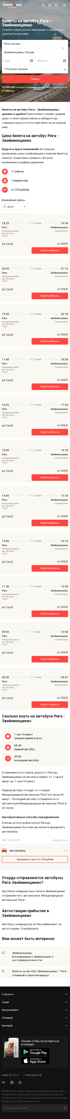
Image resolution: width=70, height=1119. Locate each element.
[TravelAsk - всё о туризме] (12, 5)
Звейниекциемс (22, 953)
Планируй (7, 1017)
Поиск (35, 79)
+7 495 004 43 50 (32, 1075)
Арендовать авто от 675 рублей (35, 859)
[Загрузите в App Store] (35, 1060)
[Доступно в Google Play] (35, 1051)
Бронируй (7, 1025)
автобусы (12, 7)
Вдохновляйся (10, 1009)
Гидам (5, 1002)
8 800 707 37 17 (11, 1075)
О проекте (8, 994)
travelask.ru (61, 1091)
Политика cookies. (31, 1101)
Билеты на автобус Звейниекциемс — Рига (39, 971)
